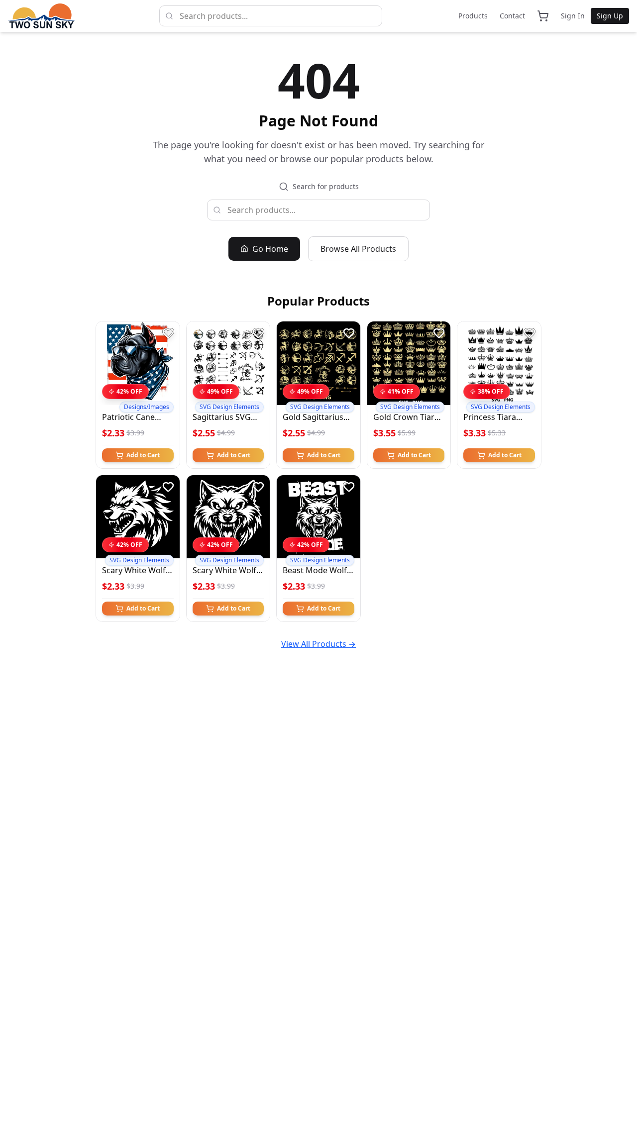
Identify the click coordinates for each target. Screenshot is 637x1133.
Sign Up (610, 15)
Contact (512, 15)
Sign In (573, 15)
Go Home (270, 248)
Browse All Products (358, 248)
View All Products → (318, 643)
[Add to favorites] (168, 333)
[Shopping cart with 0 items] (543, 16)
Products (473, 15)
